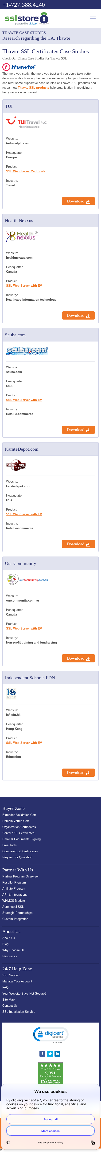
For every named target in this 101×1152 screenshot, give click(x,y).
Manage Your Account (17, 981)
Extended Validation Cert (19, 815)
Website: (12, 138)
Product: (12, 166)
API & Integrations (14, 894)
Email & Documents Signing (21, 839)
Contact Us (10, 1005)
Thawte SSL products (33, 87)
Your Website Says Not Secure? (24, 993)
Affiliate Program (13, 888)
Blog (5, 944)
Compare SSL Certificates (20, 851)
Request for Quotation (17, 857)
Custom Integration (15, 919)
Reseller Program (14, 882)
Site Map (8, 999)
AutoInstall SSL (13, 906)
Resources (9, 956)
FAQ (5, 987)
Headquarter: (14, 152)
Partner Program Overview (20, 876)
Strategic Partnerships (17, 913)
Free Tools (9, 845)
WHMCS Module (13, 900)
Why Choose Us (13, 950)
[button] (50, 1035)
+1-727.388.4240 (23, 4)
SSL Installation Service (18, 1011)
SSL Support (11, 975)
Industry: (12, 180)
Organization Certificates (19, 827)
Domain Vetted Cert (15, 821)
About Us (8, 938)
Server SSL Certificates (18, 833)
